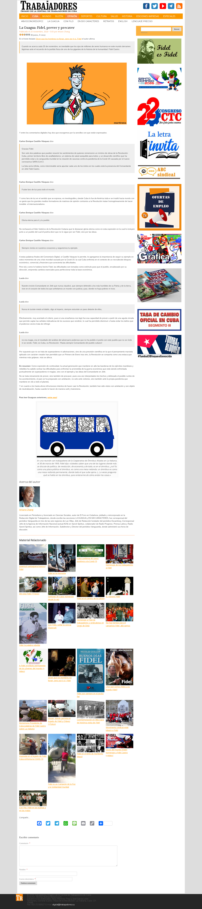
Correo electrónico (27, 879)
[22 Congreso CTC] (159, 125)
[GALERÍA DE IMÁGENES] (159, 262)
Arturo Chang (26, 509)
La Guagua (53, 21)
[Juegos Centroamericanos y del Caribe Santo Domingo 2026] (159, 91)
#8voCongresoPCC (32, 21)
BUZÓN (59, 16)
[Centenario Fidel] (159, 62)
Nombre (23, 870)
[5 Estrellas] (29, 34)
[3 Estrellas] (25, 34)
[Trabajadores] (19, 897)
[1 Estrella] (20, 34)
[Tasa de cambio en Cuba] (159, 329)
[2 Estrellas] (22, 34)
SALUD (114, 16)
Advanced (144, 32)
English (123, 21)
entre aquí (52, 397)
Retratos (108, 21)
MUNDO (46, 16)
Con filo (68, 21)
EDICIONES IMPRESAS (147, 16)
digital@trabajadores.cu (63, 904)
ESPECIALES (169, 16)
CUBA (35, 16)
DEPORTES (86, 16)
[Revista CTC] (159, 302)
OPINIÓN (72, 16)
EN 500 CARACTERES (88, 21)
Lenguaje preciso (142, 21)
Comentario (24, 843)
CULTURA (101, 16)
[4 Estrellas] (27, 34)
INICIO (24, 16)
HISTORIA (127, 16)
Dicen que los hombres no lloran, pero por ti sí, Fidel (58, 39)
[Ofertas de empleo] (159, 207)
